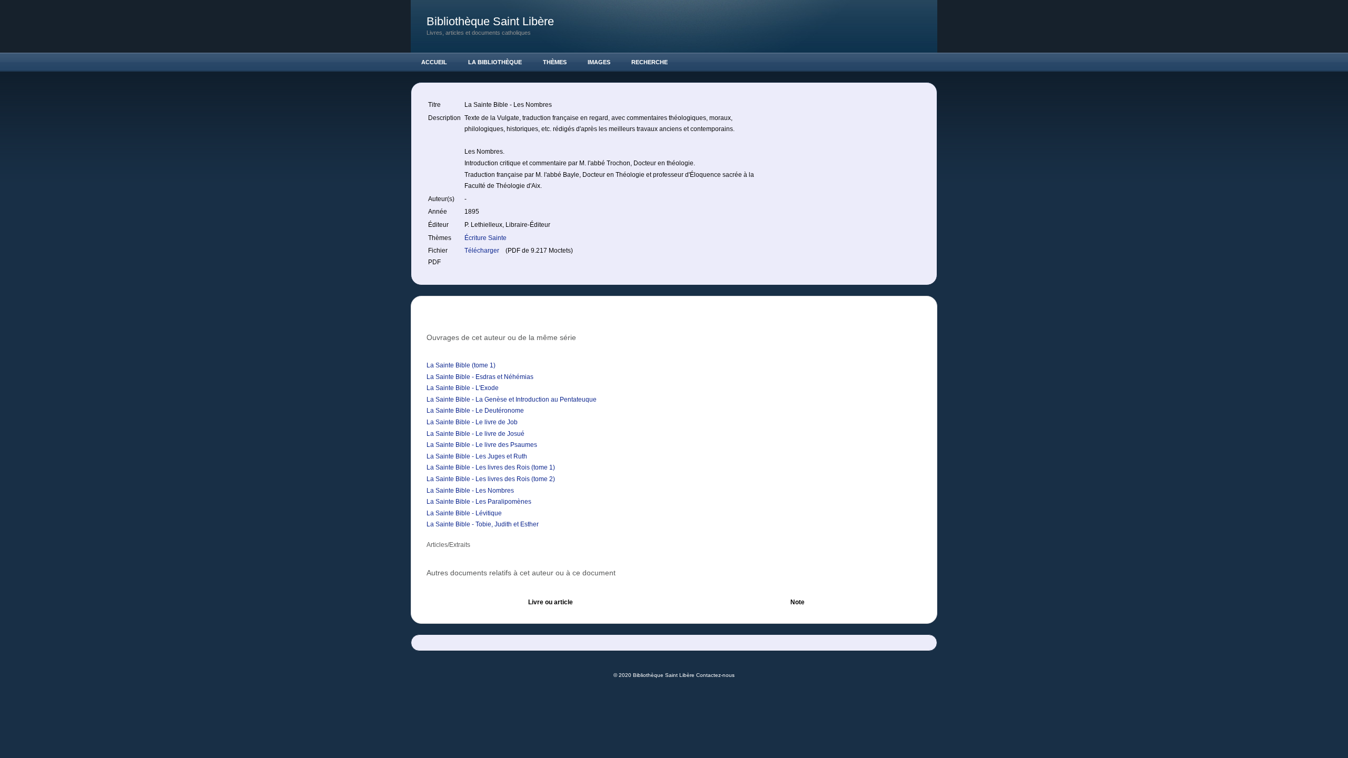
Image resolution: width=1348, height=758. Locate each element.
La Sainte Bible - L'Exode (463, 388)
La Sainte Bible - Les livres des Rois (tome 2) (491, 479)
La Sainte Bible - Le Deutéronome (475, 410)
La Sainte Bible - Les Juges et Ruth (477, 456)
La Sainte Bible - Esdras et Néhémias (480, 377)
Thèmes (555, 62)
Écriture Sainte (485, 238)
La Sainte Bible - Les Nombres (470, 490)
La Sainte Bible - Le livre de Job (472, 422)
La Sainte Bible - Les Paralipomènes (479, 501)
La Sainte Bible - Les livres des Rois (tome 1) (491, 467)
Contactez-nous (715, 675)
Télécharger (482, 250)
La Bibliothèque (495, 62)
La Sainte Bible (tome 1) (461, 365)
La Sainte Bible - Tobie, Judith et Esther (483, 524)
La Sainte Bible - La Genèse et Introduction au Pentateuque (512, 399)
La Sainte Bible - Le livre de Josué (475, 433)
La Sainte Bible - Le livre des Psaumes (482, 444)
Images (599, 62)
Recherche (649, 62)
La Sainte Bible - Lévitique (464, 513)
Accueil (434, 62)
